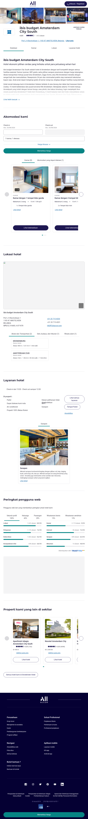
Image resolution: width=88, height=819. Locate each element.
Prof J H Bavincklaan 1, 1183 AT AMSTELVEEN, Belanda (42, 41)
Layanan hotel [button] (13, 380)
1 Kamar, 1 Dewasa (12, 138)
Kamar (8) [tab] (28, 160)
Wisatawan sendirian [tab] (73, 517)
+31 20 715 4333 (53, 319)
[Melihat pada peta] (44, 285)
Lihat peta (70, 41)
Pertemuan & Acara (50, 725)
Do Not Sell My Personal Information (65, 796)
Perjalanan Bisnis (49, 721)
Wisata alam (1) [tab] (70, 334)
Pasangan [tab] (38, 517)
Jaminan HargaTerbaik (79, 28)
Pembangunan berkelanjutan (16, 731)
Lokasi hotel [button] (12, 254)
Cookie (27, 796)
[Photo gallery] (44, 16)
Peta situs (10, 750)
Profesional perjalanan (51, 728)
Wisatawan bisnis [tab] (53, 517)
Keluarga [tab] (25, 517)
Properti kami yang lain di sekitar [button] (27, 609)
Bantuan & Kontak (13, 769)
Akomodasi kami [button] (15, 116)
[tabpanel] (44, 200)
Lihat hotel (26, 660)
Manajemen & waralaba (15, 725)
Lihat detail (23, 481)
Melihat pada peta (22, 653)
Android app (48, 754)
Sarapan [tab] (44, 424)
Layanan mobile (49, 747)
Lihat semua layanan (74, 399)
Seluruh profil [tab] (12, 517)
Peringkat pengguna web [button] (22, 499)
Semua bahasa (12, 754)
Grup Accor (10, 721)
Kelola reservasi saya (14, 766)
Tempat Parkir (72, 407)
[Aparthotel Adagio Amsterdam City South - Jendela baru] (26, 628)
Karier (9, 728)
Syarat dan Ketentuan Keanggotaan (66, 794)
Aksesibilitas (68, 413)
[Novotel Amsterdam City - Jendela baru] (58, 628)
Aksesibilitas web (12, 747)
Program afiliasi (12, 735)
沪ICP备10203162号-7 (50, 801)
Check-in (9, 126)
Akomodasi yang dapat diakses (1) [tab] (50, 160)
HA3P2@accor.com (54, 326)
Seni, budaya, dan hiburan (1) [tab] (48, 334)
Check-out (51, 126)
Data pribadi (17, 796)
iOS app (46, 750)
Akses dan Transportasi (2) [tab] (21, 334)
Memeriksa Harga (44, 815)
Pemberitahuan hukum (41, 796)
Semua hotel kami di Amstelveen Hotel (20, 675)
